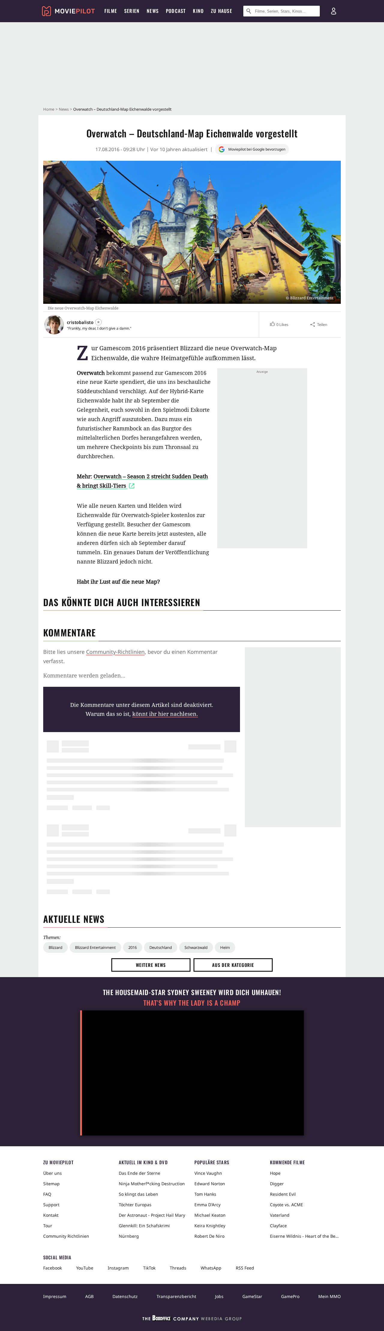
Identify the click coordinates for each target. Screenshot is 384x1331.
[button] (278, 324)
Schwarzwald (196, 947)
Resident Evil (283, 1194)
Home (48, 109)
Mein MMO (329, 1296)
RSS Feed (245, 1268)
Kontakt (50, 1215)
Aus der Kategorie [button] (233, 965)
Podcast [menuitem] (176, 10)
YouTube (84, 1268)
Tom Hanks (205, 1194)
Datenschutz (125, 1296)
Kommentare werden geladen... (84, 675)
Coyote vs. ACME (286, 1204)
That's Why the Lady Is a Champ (192, 1002)
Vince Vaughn (208, 1173)
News (64, 109)
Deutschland (160, 947)
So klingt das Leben (138, 1194)
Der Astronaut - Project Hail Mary (152, 1215)
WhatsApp (211, 1268)
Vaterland (280, 1215)
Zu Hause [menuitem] (221, 10)
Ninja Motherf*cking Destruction (152, 1183)
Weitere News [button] (151, 965)
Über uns (52, 1173)
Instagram (118, 1268)
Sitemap (51, 1183)
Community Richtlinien (66, 1236)
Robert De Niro (209, 1236)
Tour (47, 1225)
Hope (275, 1173)
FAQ (47, 1194)
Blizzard (55, 947)
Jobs (219, 1296)
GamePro (290, 1296)
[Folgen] (98, 322)
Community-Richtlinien (115, 651)
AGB (89, 1296)
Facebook (52, 1268)
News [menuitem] (153, 10)
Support (51, 1204)
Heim (225, 947)
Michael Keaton (210, 1215)
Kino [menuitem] (198, 10)
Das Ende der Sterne (139, 1173)
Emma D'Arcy (207, 1204)
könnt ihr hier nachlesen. (165, 713)
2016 (132, 947)
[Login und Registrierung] (333, 11)
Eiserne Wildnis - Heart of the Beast (305, 1236)
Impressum (54, 1296)
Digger (277, 1183)
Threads (178, 1268)
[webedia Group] (192, 1319)
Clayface (278, 1225)
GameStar (252, 1296)
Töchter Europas (135, 1204)
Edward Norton (209, 1183)
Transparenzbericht (176, 1296)
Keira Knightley (209, 1225)
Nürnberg (129, 1236)
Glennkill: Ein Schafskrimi (144, 1225)
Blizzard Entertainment (95, 947)
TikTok (149, 1268)
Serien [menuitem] (132, 10)
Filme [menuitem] (110, 10)
